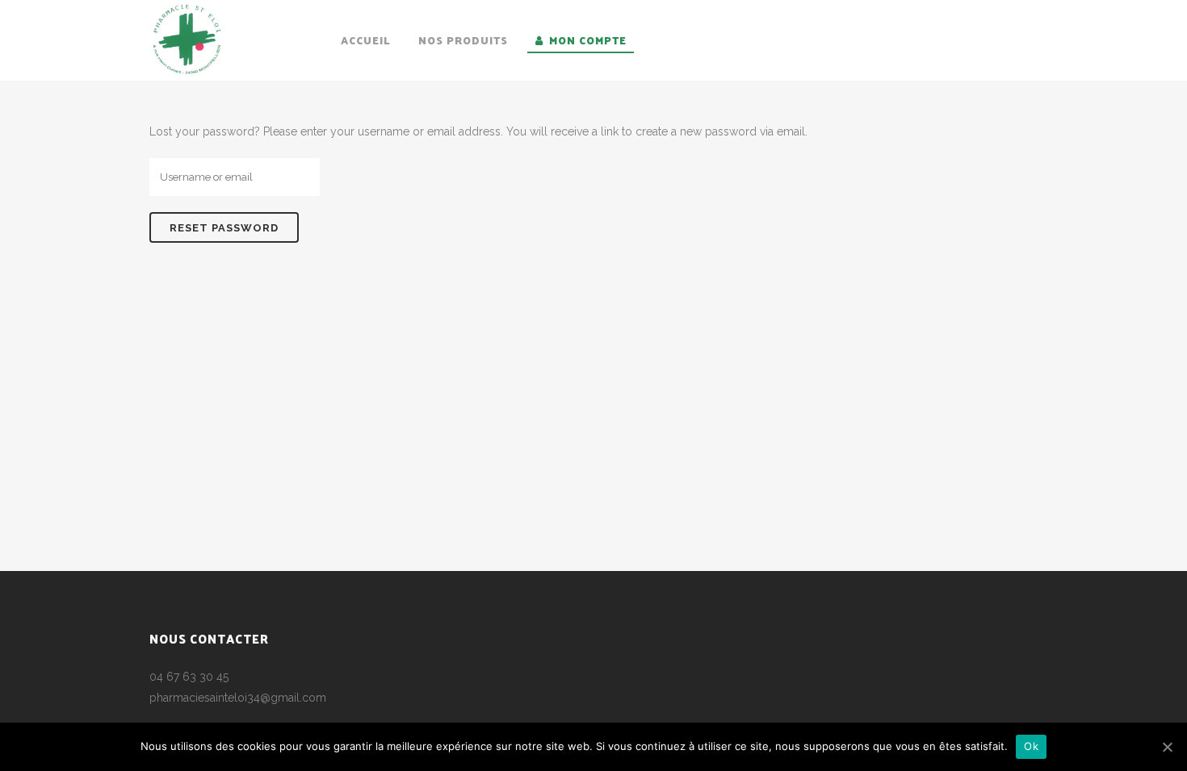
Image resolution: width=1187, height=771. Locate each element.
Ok (1031, 746)
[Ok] (1167, 747)
